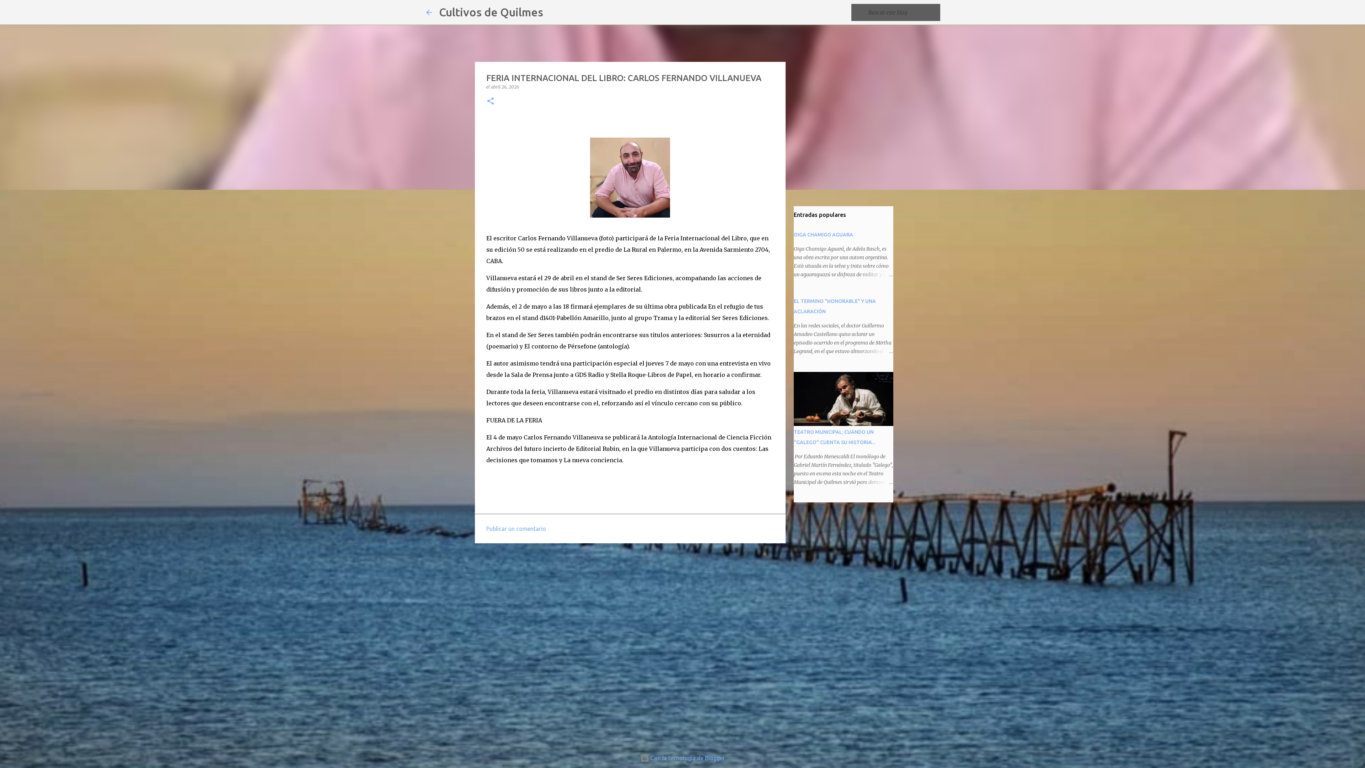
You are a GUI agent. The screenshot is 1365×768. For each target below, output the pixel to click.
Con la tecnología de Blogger (687, 758)
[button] (490, 101)
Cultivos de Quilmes (491, 12)
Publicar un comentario (516, 529)
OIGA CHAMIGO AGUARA (823, 235)
